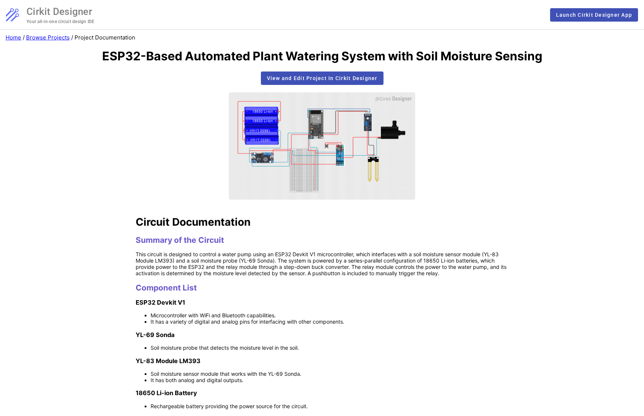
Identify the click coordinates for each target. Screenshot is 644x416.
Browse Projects (48, 37)
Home (13, 37)
